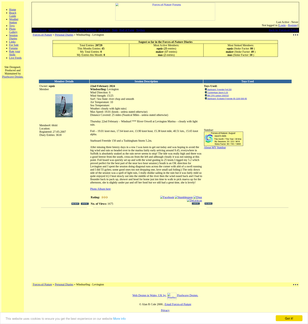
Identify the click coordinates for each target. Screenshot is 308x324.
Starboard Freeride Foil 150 (219, 89)
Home (12, 9)
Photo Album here (100, 188)
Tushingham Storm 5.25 (217, 92)
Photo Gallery (13, 30)
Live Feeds (15, 57)
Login (282, 25)
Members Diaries (58, 30)
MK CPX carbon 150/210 (218, 95)
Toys (12, 25)
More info (119, 318)
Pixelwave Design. (12, 76)
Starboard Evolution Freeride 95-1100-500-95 (227, 99)
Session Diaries (13, 37)
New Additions (87, 30)
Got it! (289, 318)
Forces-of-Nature (42, 34)
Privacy (165, 310)
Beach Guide (12, 14)
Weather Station (13, 21)
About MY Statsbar (215, 147)
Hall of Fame (126, 30)
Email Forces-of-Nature (178, 304)
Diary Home (39, 30)
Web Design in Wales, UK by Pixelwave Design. (165, 295)
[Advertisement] (165, 68)
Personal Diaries (64, 34)
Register (292, 25)
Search (73, 30)
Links (12, 41)
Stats (114, 30)
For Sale (14, 44)
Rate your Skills (14, 53)
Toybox (140, 30)
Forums (13, 48)
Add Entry (104, 30)
